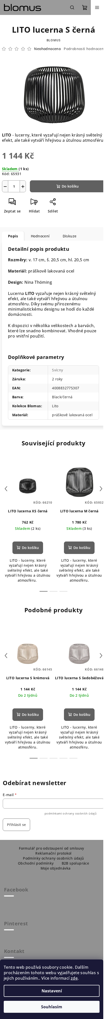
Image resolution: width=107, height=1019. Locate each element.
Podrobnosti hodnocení (84, 48)
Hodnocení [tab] (40, 236)
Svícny (57, 370)
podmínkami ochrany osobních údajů (71, 813)
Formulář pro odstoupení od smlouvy (51, 848)
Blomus (54, 40)
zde (74, 978)
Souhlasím (51, 1007)
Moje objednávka (56, 868)
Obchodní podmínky (36, 863)
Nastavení (52, 991)
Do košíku (70, 186)
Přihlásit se (16, 824)
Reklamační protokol (53, 853)
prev (6, 489)
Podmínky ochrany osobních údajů (53, 858)
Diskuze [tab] (70, 236)
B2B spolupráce (75, 863)
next (101, 489)
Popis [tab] (13, 236)
